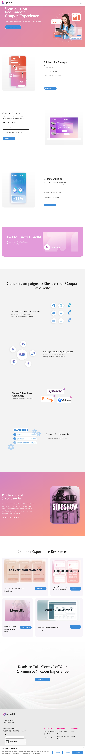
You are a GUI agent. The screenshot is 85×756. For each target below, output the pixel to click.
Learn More (50, 88)
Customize (57, 752)
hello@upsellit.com (9, 722)
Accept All (78, 752)
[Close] (83, 748)
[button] (81, 3)
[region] (42, 751)
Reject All (68, 752)
